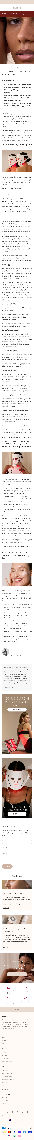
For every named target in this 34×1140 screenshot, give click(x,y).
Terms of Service (26, 833)
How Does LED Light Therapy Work (18, 84)
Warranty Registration (8, 1080)
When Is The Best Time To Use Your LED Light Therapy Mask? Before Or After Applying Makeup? (17, 97)
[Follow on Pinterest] (18, 1112)
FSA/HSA (4, 1052)
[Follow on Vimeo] (3, 1115)
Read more (6, 908)
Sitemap (4, 1040)
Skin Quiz (4, 1055)
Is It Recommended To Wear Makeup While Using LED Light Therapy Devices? (18, 89)
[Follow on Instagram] (13, 1112)
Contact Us (5, 1089)
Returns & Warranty (7, 1083)
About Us (4, 1037)
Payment (4, 1070)
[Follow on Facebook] (3, 1112)
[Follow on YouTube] (22, 1112)
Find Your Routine (17, 974)
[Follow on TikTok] (27, 1112)
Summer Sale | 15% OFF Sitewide (9, 13)
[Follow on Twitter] (8, 1112)
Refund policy (6, 1104)
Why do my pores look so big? (14, 894)
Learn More (24, 2)
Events (3, 1044)
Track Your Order (7, 1076)
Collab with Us (6, 1058)
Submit (7, 866)
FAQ (3, 1086)
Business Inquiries (7, 1062)
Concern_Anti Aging (18, 67)
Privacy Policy (12, 833)
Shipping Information (8, 1073)
